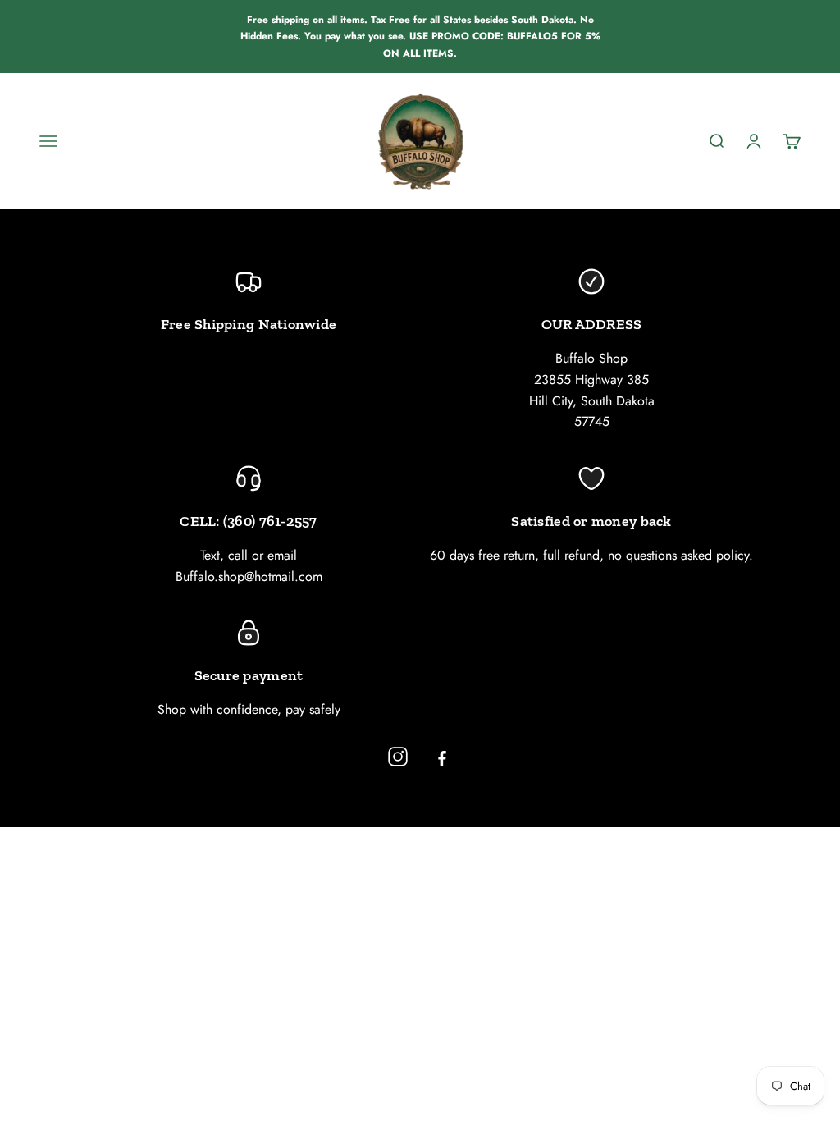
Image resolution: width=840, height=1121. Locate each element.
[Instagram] (397, 756)
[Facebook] (442, 756)
